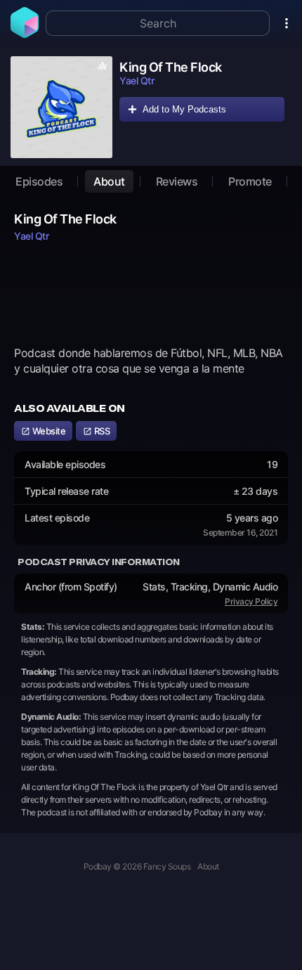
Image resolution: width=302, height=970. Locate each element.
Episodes (39, 181)
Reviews (177, 181)
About (109, 181)
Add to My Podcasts (184, 109)
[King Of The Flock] (61, 107)
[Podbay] (25, 34)
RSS (101, 430)
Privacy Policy (251, 601)
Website (47, 430)
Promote (250, 181)
